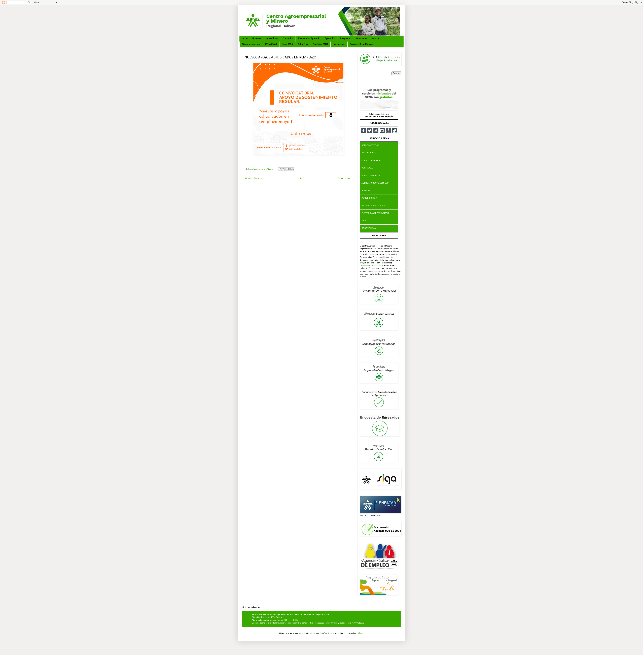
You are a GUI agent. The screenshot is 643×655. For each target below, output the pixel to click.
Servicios (375, 38)
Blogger (361, 633)
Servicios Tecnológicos (361, 44)
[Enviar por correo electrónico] (279, 169)
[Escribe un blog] (283, 169)
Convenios (287, 38)
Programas (345, 38)
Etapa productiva (251, 44)
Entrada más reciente (254, 178)
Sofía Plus (303, 44)
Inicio (244, 38)
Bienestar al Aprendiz (309, 38)
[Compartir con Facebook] (289, 169)
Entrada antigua (344, 178)
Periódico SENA (320, 44)
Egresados (330, 38)
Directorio (361, 38)
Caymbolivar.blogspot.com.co (371, 266)
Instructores (339, 44)
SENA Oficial (271, 44)
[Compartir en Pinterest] (292, 169)
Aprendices (272, 38)
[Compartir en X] (286, 169)
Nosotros (257, 38)
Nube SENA (287, 44)
